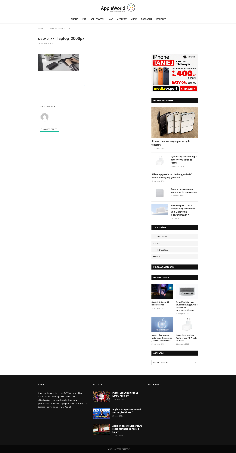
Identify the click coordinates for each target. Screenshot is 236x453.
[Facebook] (39, 7)
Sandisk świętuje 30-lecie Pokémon (160, 303)
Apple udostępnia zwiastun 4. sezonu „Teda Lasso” (126, 411)
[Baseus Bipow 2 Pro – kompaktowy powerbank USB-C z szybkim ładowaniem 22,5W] (159, 209)
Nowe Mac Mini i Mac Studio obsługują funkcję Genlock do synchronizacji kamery (187, 306)
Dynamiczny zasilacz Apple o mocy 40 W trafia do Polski (184, 159)
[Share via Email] (97, 85)
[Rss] (49, 7)
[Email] (53, 7)
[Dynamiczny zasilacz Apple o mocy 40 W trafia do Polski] (159, 160)
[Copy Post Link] (93, 85)
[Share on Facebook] (89, 85)
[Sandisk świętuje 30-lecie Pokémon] (162, 291)
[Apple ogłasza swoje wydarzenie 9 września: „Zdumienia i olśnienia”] (162, 324)
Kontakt (161, 19)
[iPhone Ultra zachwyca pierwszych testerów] (174, 122)
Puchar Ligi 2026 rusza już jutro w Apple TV (125, 394)
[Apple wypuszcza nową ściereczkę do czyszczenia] (159, 193)
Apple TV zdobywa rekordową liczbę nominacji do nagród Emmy (127, 429)
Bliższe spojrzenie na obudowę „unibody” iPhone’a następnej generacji (171, 176)
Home (40, 28)
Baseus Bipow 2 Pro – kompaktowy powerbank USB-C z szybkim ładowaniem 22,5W (183, 210)
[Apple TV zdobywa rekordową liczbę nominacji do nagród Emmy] (101, 429)
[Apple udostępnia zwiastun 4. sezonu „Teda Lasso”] (101, 413)
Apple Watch (97, 19)
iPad (84, 19)
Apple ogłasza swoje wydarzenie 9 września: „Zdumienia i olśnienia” (161, 338)
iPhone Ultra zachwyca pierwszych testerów (170, 143)
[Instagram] (44, 7)
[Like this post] (86, 85)
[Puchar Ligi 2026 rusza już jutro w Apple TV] (101, 396)
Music (134, 19)
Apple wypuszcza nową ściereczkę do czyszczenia (184, 190)
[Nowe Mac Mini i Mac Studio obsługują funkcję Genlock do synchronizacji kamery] (187, 291)
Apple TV (122, 19)
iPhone (74, 19)
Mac (111, 19)
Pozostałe (146, 19)
